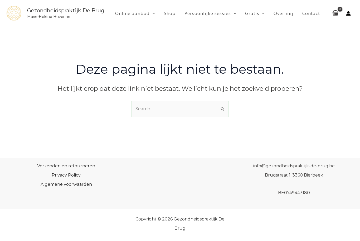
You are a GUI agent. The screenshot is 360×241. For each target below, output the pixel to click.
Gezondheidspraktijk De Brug (65, 10)
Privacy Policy (66, 175)
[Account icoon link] (348, 13)
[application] (152, 13)
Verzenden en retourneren (66, 165)
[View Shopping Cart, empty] (335, 13)
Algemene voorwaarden (66, 184)
